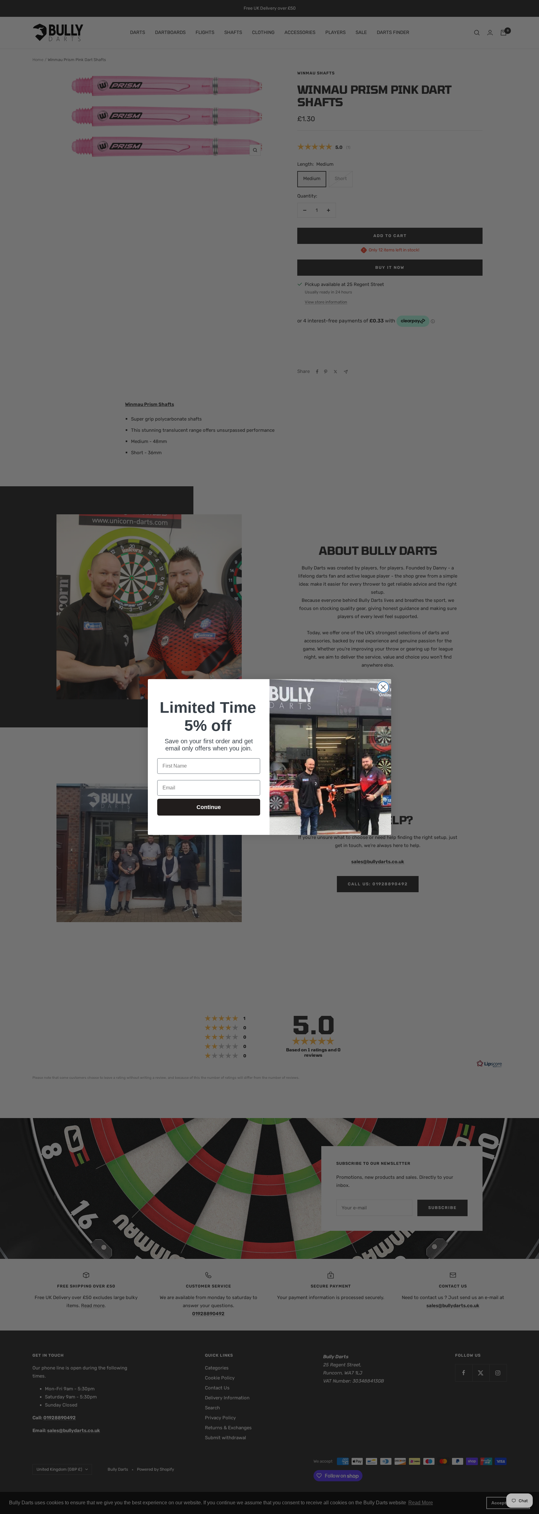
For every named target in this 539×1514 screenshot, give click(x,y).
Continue (209, 807)
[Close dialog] (383, 687)
